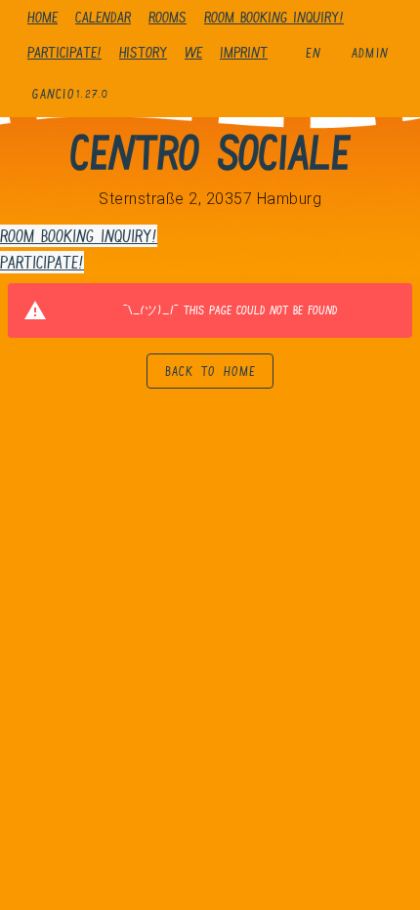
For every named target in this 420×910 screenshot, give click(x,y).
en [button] (314, 53)
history (143, 52)
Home (42, 17)
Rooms (167, 17)
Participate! (64, 52)
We (193, 52)
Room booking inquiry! (274, 17)
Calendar (103, 17)
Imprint (244, 52)
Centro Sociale (210, 152)
